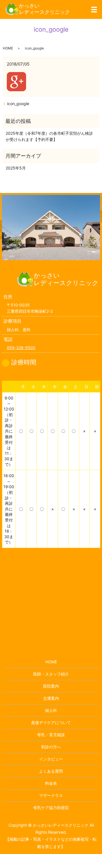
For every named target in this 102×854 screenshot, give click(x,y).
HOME (8, 48)
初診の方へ (51, 746)
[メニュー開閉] (94, 9)
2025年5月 (16, 168)
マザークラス (51, 795)
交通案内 (51, 698)
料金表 (51, 783)
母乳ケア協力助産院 (51, 807)
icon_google (18, 103)
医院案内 (51, 686)
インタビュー (51, 759)
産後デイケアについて (51, 722)
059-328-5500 (21, 347)
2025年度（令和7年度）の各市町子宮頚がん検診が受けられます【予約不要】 (49, 136)
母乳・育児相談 (51, 734)
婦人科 (51, 710)
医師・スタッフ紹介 (51, 674)
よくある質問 (51, 771)
